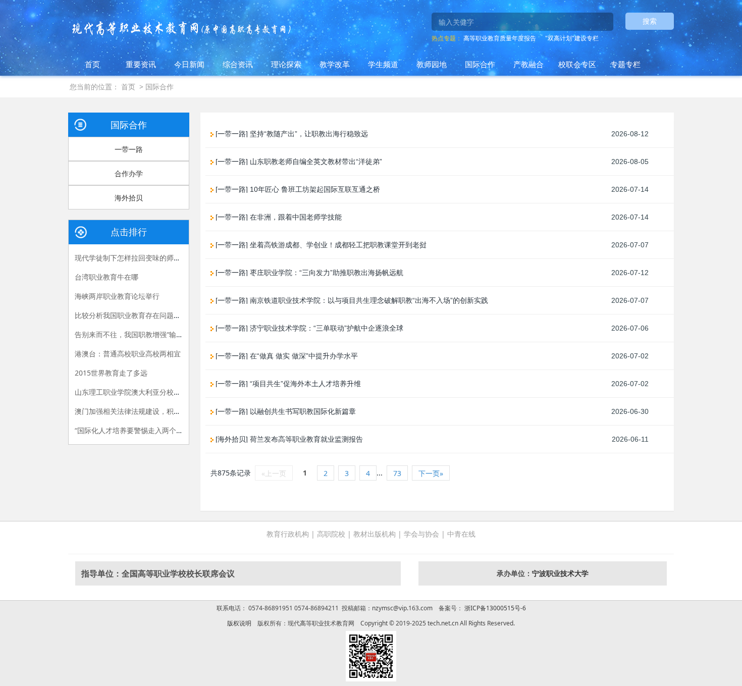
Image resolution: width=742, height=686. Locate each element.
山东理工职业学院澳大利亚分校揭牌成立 (138, 392)
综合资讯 (238, 64)
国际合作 (480, 64)
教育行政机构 (288, 534)
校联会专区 (577, 64)
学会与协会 (421, 534)
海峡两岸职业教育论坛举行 (117, 296)
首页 (92, 64)
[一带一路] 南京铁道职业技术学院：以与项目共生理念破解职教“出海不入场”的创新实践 (351, 300)
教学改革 (335, 64)
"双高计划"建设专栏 (572, 38)
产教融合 (528, 64)
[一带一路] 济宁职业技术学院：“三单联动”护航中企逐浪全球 (308, 328)
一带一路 (129, 149)
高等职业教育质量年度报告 (499, 38)
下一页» (430, 473)
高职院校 (331, 534)
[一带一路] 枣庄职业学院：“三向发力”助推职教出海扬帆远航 (308, 273)
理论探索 (286, 64)
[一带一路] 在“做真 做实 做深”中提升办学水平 (286, 356)
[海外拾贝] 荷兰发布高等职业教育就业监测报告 (288, 439)
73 (397, 473)
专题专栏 (625, 64)
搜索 (650, 21)
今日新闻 (189, 64)
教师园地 (431, 64)
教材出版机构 (374, 534)
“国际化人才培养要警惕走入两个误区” (134, 430)
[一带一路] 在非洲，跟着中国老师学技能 (278, 217)
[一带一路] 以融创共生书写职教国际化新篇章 (285, 411)
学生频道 (383, 64)
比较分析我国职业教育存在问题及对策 (135, 315)
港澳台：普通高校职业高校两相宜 (128, 353)
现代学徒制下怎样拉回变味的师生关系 (135, 257)
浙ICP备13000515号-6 (494, 608)
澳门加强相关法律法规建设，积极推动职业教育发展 (156, 411)
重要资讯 (141, 64)
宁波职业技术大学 (560, 573)
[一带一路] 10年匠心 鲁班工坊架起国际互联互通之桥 (297, 189)
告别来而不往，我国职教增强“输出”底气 (137, 334)
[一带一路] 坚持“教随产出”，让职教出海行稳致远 (291, 134)
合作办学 (129, 173)
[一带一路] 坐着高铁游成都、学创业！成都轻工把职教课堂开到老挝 (320, 245)
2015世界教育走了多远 (111, 373)
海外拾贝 (129, 197)
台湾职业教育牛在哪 (106, 277)
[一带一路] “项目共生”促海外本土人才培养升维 (287, 384)
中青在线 (461, 534)
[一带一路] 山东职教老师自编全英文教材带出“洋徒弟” (298, 161)
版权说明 (239, 623)
